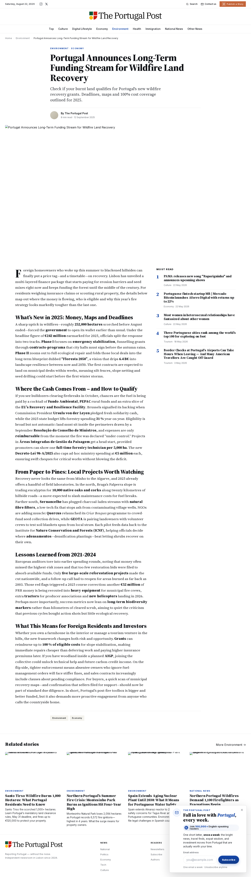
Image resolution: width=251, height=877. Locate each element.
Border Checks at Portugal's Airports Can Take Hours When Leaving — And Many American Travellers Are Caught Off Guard (199, 354)
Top (51, 28)
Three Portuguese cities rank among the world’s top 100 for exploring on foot (200, 334)
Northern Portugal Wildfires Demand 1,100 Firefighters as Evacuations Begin (214, 800)
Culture (63, 28)
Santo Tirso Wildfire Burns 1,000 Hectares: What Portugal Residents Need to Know (32, 800)
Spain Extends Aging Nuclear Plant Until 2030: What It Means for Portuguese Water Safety (153, 800)
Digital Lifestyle (82, 28)
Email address (191, 852)
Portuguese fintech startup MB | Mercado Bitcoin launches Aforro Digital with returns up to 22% (199, 297)
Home (8, 38)
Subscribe (156, 854)
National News (174, 28)
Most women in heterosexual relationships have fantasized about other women (199, 317)
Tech (103, 864)
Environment (120, 28)
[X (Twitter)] (46, 4)
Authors (155, 859)
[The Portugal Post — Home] (125, 16)
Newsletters (157, 849)
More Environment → (231, 745)
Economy (102, 28)
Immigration (153, 28)
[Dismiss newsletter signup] (242, 810)
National (105, 849)
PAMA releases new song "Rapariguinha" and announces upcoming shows (198, 278)
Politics (104, 854)
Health (137, 28)
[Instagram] (41, 4)
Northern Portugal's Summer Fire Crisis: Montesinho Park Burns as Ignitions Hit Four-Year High (94, 802)
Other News (194, 28)
